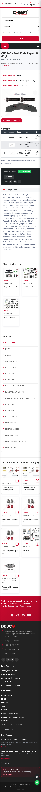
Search (20, 39)
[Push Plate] (12, 137)
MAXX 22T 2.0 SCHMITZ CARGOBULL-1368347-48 (9, 580)
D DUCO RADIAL (11, 417)
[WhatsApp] (10, 181)
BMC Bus (26, 551)
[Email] (15, 181)
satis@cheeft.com (8, 682)
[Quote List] (39, 3)
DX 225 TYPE (15, 60)
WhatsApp (26, 172)
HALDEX (4, 710)
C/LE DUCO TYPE (11, 361)
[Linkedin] (3, 660)
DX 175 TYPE (9, 373)
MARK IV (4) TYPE (7, 515)
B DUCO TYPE (10, 355)
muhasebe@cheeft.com (10, 685)
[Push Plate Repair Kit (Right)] (35, 92)
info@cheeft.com (12, 641)
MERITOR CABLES (11, 435)
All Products (7, 729)
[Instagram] (8, 660)
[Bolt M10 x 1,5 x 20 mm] (12, 153)
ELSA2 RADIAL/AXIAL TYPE (14, 392)
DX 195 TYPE (9, 380)
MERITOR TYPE (10, 447)
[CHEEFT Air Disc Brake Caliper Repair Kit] (20, 12)
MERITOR (4, 60)
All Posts (6, 764)
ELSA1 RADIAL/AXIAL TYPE (14, 386)
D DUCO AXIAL (10, 367)
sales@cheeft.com (8, 674)
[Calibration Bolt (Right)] (12, 145)
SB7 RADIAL (26, 483)
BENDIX (3, 699)
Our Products (13, 64)
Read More (5, 747)
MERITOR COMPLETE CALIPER (15, 441)
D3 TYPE (8, 349)
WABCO (4, 706)
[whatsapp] (37, 782)
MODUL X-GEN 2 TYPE (9, 547)
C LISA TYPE (9, 404)
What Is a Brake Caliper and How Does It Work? (19, 751)
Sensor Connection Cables (11, 724)
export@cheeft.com (9, 671)
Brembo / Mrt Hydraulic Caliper (13, 717)
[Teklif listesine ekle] (17, 480)
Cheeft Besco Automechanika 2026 (14, 740)
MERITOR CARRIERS (12, 429)
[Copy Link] (19, 181)
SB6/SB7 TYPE (6, 483)
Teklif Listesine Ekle (12, 120)
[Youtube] (12, 660)
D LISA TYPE (9, 410)
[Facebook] (17, 660)
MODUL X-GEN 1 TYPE (29, 515)
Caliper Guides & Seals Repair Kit (8, 488)
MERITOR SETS (27, 283)
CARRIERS (4, 721)
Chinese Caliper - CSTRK (10, 714)
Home (3, 64)
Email (10, 177)
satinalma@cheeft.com (10, 678)
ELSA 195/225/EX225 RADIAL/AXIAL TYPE (20, 398)
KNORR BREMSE (6, 695)
